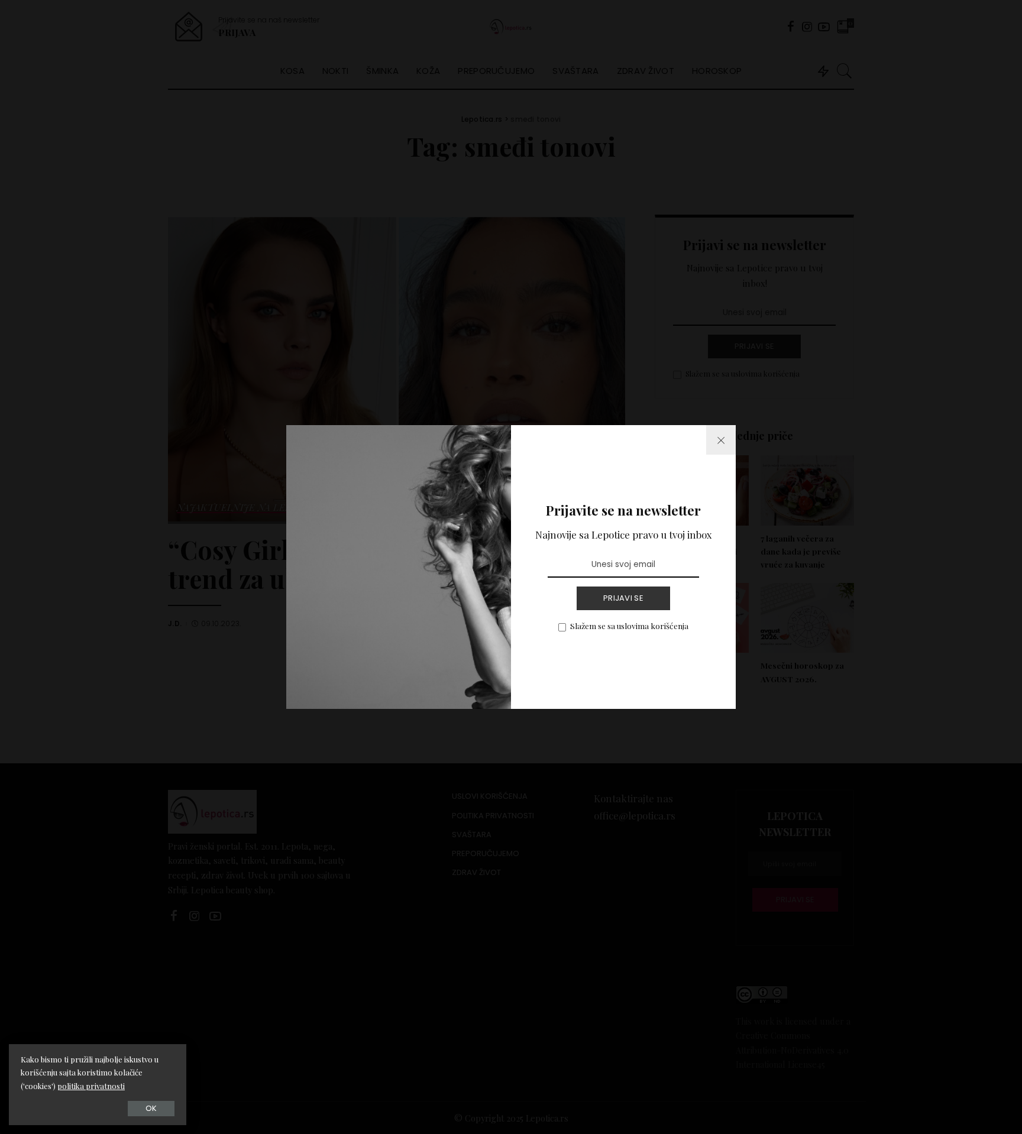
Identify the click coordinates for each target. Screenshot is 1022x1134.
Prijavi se (623, 598)
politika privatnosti (91, 1086)
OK (151, 1108)
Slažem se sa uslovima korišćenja (629, 625)
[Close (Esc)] (721, 440)
